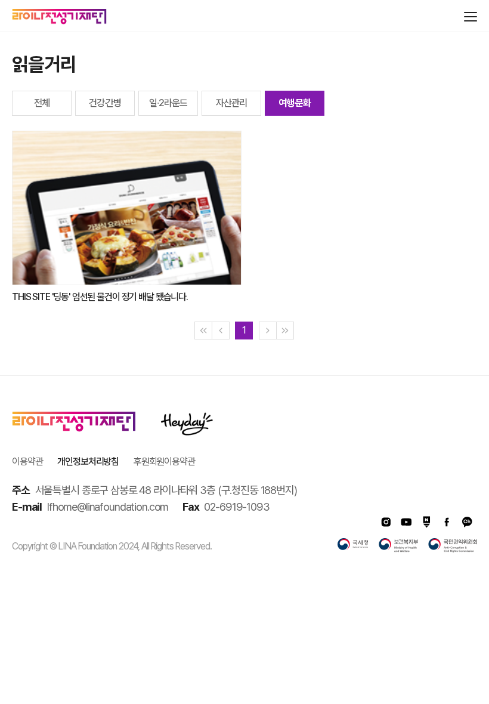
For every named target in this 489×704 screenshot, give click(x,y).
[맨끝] (285, 330)
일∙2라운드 (168, 103)
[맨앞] (203, 330)
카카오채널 (467, 522)
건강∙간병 (105, 103)
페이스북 (447, 522)
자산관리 (231, 103)
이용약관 (27, 461)
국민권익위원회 (452, 545)
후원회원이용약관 (164, 461)
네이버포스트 (426, 522)
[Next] (268, 330)
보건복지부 (398, 545)
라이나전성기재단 (59, 16)
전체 (41, 103)
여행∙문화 (294, 103)
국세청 (353, 545)
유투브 (406, 522)
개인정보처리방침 (88, 461)
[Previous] (221, 330)
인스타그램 (386, 522)
